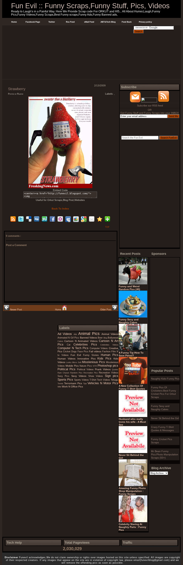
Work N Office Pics (72, 386)
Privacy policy (145, 22)
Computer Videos (99, 348)
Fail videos (95, 351)
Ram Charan (64, 373)
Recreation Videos (108, 372)
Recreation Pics (91, 373)
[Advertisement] (68, 29)
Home (14, 22)
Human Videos (67, 358)
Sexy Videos (79, 376)
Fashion (106, 351)
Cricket (67, 351)
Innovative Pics (87, 358)
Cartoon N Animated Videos (81, 341)
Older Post (106, 309)
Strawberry (16, 89)
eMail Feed (89, 22)
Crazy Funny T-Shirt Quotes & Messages (162, 429)
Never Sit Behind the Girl (165, 418)
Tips (85, 383)
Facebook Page (33, 22)
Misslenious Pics (94, 362)
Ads (76, 334)
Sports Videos (82, 380)
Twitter (51, 22)
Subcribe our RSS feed (150, 105)
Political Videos (86, 369)
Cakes (61, 341)
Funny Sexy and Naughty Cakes (160, 408)
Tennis (61, 383)
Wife (60, 387)
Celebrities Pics (86, 344)
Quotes (115, 369)
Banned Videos (89, 337)
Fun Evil (77, 355)
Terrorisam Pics (73, 383)
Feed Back (127, 22)
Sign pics (111, 376)
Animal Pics (90, 333)
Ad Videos (66, 334)
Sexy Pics (64, 376)
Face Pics (83, 351)
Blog (105, 338)
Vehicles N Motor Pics (103, 383)
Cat (70, 345)
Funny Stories (92, 355)
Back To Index (60, 208)
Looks (69, 362)
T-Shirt (93, 380)
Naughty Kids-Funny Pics (165, 378)
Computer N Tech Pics (74, 348)
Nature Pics (86, 366)
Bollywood (113, 338)
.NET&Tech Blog (108, 22)
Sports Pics (66, 379)
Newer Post (15, 309)
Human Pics (109, 355)
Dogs (74, 351)
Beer (100, 338)
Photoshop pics (108, 365)
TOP (107, 227)
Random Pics (76, 373)
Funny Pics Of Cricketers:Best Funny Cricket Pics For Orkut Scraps (163, 392)
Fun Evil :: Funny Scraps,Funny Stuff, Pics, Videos (90, 6)
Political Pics (67, 369)
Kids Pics (105, 358)
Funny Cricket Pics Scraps (161, 441)
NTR (95, 366)
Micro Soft (77, 362)
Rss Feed (70, 22)
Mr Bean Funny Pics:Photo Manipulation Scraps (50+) (164, 454)
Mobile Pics (73, 365)
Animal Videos (110, 334)
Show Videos (96, 376)
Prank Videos (103, 369)
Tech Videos (104, 380)
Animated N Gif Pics (69, 338)
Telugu (114, 379)
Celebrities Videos (109, 345)
